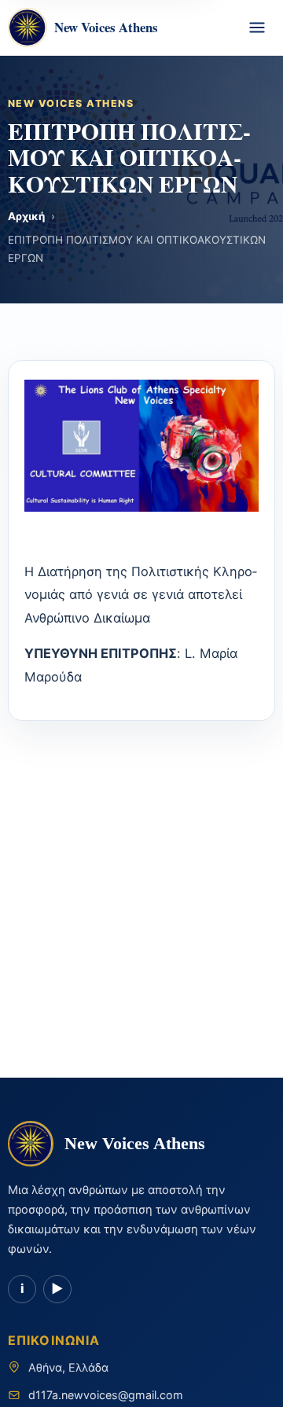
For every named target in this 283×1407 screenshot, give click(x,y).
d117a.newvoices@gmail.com (105, 1394)
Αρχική (26, 216)
